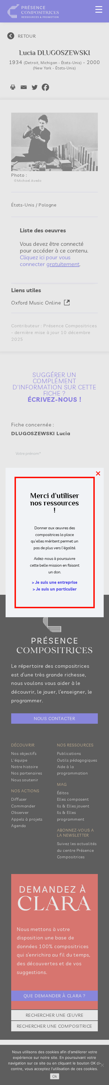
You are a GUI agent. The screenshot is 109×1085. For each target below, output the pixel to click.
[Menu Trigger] (99, 9)
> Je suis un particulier (55, 589)
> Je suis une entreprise (54, 582)
